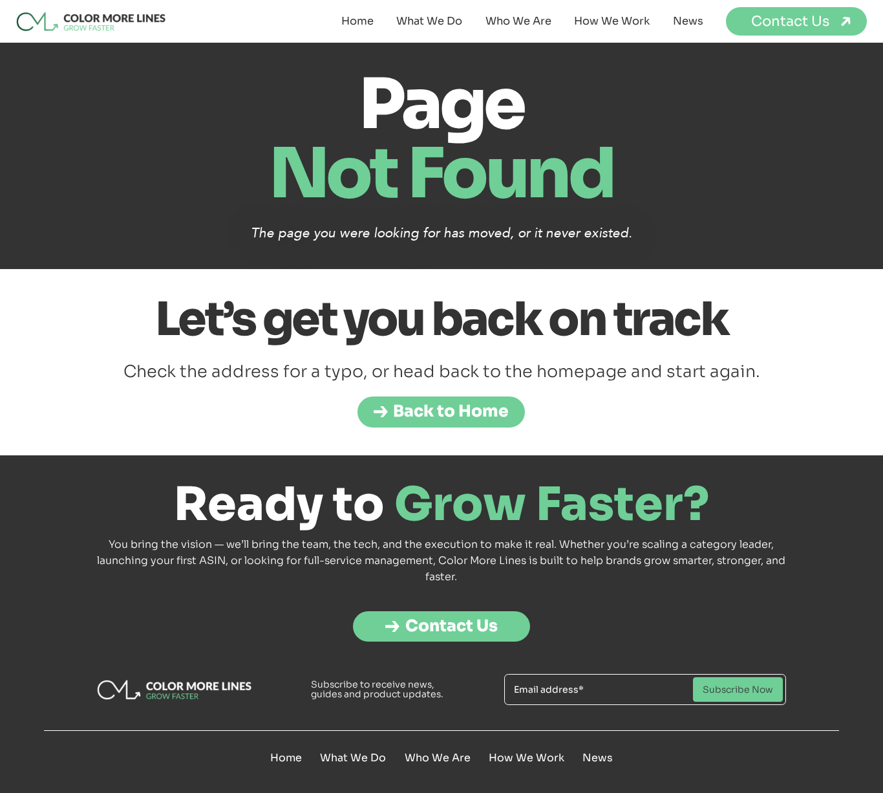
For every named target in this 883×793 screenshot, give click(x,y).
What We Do (429, 21)
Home (357, 21)
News (688, 21)
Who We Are (518, 21)
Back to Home (451, 412)
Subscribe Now (738, 689)
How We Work (612, 21)
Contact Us (790, 21)
